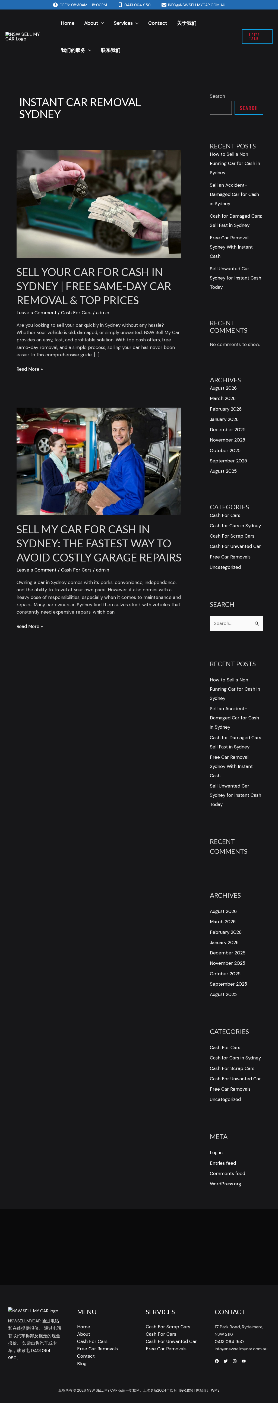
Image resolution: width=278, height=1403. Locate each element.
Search (217, 96)
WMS (215, 1390)
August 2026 (223, 388)
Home (67, 23)
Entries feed (223, 1163)
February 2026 (226, 409)
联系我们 (111, 50)
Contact (157, 23)
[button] (101, 23)
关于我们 (187, 23)
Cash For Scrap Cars (232, 536)
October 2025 (225, 450)
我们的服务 (73, 50)
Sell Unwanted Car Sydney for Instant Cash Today (235, 278)
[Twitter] (226, 1361)
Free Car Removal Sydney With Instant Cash (231, 247)
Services (123, 23)
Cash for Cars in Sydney (235, 526)
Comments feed (227, 1173)
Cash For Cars (76, 313)
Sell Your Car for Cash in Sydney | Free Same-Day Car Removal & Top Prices (94, 286)
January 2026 (224, 419)
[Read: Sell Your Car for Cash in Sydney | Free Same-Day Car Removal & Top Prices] (99, 204)
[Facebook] (217, 1361)
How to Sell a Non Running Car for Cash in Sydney (235, 163)
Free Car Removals (230, 557)
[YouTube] (244, 1361)
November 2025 (227, 440)
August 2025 (223, 471)
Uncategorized (225, 567)
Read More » (30, 369)
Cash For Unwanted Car (235, 546)
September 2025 (228, 461)
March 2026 (223, 398)
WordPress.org (225, 1184)
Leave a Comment (36, 313)
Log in (216, 1153)
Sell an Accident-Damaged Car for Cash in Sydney (234, 194)
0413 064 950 (229, 1341)
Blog (82, 1364)
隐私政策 (186, 1390)
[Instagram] (235, 1361)
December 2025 (227, 430)
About (91, 23)
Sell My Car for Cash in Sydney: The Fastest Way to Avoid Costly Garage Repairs (99, 543)
